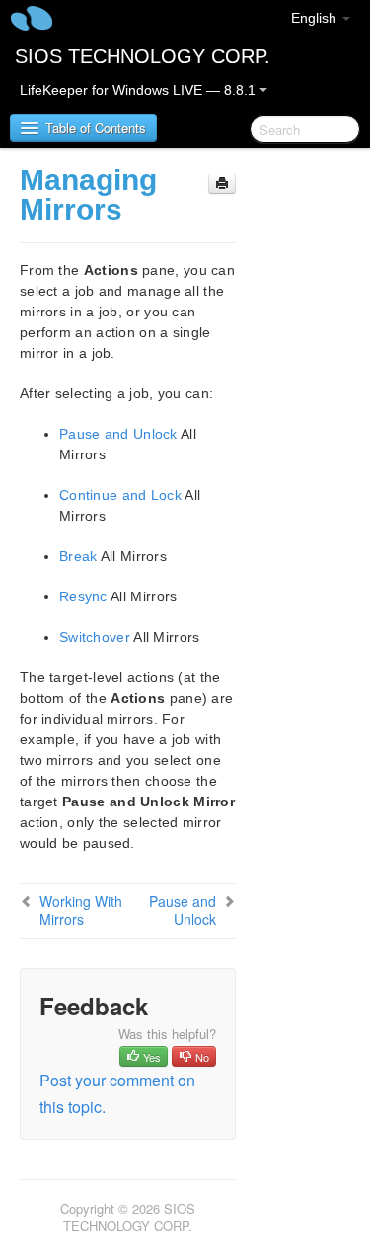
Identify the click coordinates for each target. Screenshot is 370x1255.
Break (78, 556)
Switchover (94, 637)
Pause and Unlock (118, 434)
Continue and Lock (120, 495)
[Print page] (222, 184)
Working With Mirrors (80, 910)
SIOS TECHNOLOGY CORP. (142, 56)
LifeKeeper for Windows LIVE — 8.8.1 (139, 90)
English (315, 18)
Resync (83, 596)
